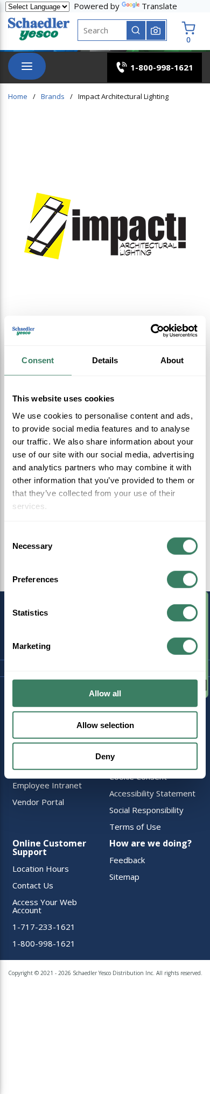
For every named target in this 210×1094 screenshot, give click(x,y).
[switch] (182, 579)
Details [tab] (105, 360)
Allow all (105, 693)
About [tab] (172, 360)
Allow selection (105, 724)
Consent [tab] (38, 360)
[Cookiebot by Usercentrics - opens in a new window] (151, 330)
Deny (105, 756)
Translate (159, 6)
